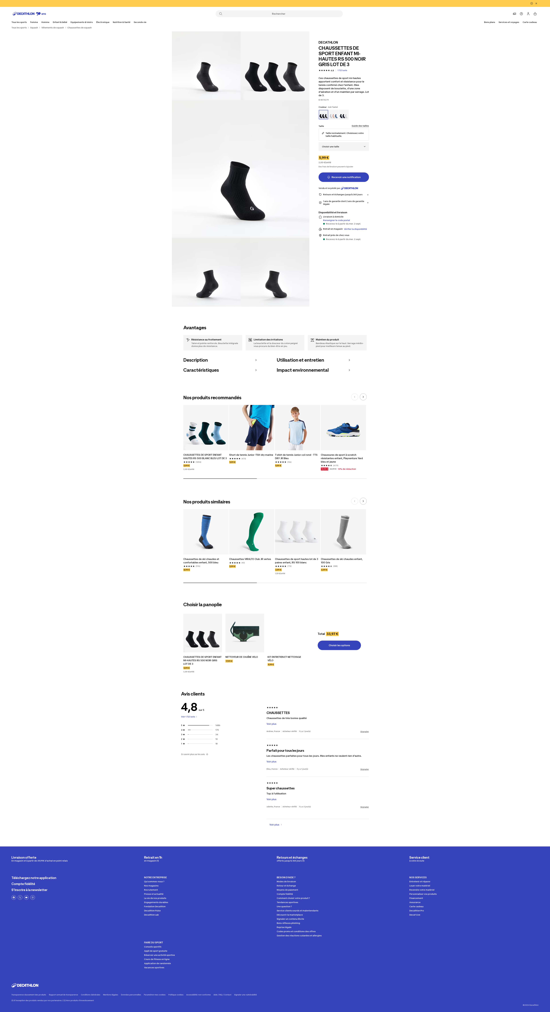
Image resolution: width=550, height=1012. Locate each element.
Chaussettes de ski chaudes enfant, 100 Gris (342, 561)
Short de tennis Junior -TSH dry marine (251, 454)
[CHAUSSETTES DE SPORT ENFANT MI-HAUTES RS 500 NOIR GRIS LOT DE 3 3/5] (240, 169)
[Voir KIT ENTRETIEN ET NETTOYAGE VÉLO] (287, 633)
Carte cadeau (530, 22)
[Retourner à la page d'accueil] (29, 13)
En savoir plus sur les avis (193, 754)
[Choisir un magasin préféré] (514, 13)
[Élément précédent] (354, 396)
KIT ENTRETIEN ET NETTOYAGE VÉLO (284, 659)
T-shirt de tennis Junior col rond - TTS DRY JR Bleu (296, 456)
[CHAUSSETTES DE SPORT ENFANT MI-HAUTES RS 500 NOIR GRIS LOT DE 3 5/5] (275, 272)
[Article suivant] (363, 396)
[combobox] (344, 146)
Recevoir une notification (346, 177)
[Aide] (521, 13)
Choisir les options (339, 645)
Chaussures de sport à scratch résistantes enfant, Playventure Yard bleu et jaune (342, 458)
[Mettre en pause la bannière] (531, 3)
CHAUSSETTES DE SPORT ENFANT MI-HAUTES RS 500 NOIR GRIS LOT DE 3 (202, 660)
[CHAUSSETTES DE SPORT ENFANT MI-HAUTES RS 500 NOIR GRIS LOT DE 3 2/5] (206, 65)
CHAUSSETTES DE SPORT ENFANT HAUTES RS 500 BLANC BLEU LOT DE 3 (205, 456)
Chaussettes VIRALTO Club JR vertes (250, 559)
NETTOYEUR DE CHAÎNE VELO (241, 657)
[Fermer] (536, 3)
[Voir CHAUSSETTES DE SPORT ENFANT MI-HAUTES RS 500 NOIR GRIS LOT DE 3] (202, 633)
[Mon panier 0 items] (535, 13)
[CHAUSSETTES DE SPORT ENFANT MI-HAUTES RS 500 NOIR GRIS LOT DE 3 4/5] (206, 272)
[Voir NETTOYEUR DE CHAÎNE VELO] (244, 633)
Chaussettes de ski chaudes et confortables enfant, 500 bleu (201, 561)
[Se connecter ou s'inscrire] (528, 13)
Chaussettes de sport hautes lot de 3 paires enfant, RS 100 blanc (296, 561)
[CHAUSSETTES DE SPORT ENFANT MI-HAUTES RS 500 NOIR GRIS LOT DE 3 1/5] (275, 65)
